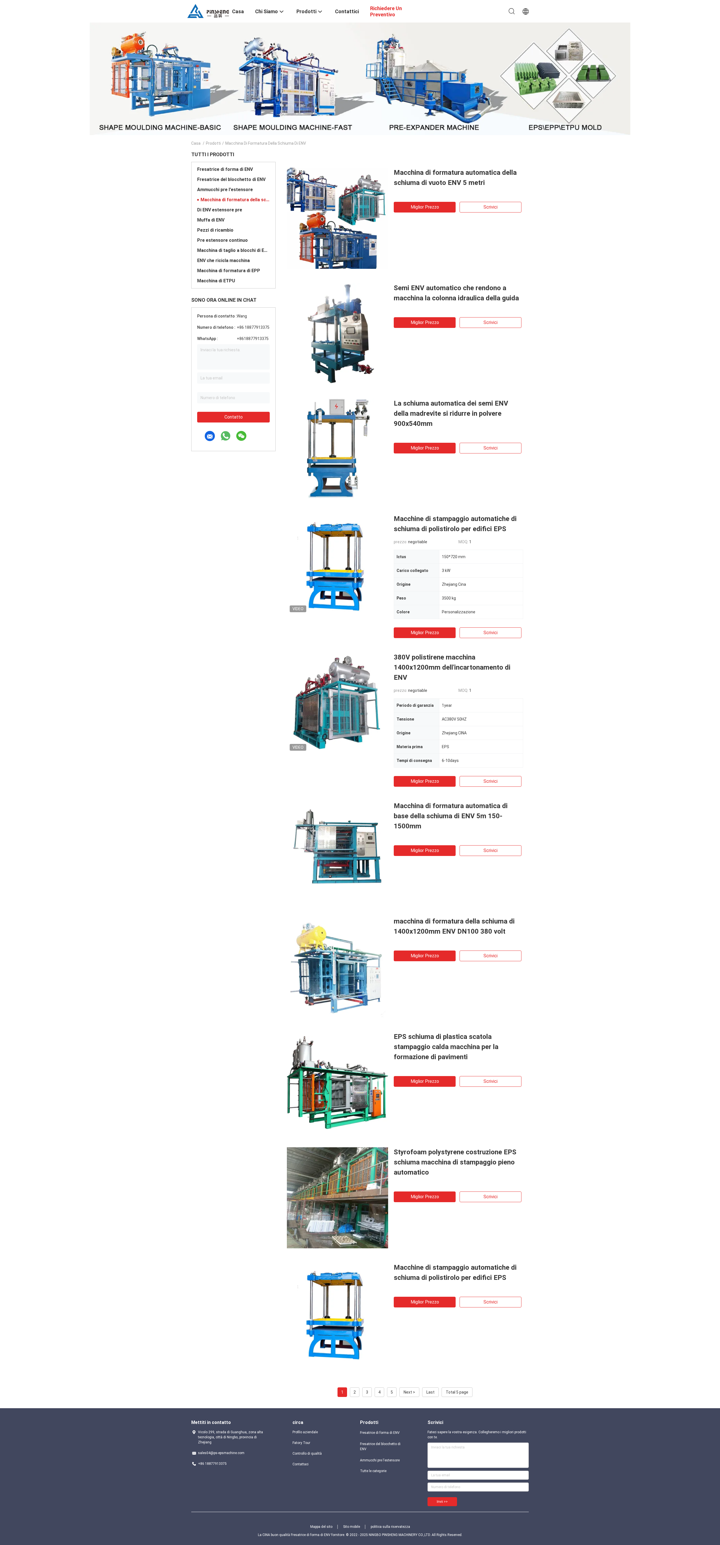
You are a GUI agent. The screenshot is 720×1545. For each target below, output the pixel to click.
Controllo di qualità (307, 1453)
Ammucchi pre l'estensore (225, 189)
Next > (409, 1392)
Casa (196, 143)
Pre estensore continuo (222, 240)
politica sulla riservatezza (390, 1527)
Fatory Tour (301, 1443)
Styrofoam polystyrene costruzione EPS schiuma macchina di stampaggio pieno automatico (455, 1162)
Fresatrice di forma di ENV (225, 169)
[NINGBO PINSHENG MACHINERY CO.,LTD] (208, 10)
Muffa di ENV (210, 220)
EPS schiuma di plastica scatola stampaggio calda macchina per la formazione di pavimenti (446, 1047)
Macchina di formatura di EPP (228, 270)
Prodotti (213, 143)
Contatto (233, 417)
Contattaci (300, 1464)
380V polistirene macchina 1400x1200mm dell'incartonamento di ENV (452, 667)
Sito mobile (351, 1527)
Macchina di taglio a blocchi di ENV (233, 250)
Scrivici (490, 207)
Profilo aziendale (305, 1432)
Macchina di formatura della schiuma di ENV (235, 199)
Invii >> (442, 1502)
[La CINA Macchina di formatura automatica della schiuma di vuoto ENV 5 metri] (337, 218)
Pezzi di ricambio (215, 230)
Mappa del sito (321, 1527)
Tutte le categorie (373, 1471)
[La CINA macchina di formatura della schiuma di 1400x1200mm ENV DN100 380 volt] (337, 967)
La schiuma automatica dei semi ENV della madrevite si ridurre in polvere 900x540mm (451, 413)
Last (430, 1392)
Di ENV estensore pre (219, 210)
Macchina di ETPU (216, 280)
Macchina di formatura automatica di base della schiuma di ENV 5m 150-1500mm (451, 816)
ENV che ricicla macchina (223, 260)
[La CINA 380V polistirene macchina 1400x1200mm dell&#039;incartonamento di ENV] (337, 703)
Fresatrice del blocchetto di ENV (231, 179)
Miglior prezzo (425, 207)
